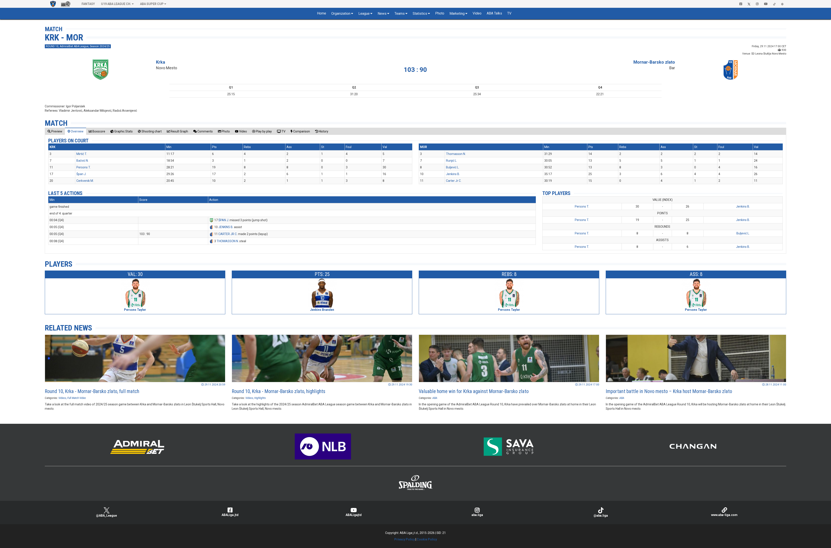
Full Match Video (76, 398)
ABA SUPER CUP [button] (152, 4)
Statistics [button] (420, 13)
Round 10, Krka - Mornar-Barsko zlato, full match (92, 391)
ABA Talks (494, 13)
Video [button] (477, 13)
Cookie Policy (427, 539)
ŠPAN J (223, 220)
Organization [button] (340, 13)
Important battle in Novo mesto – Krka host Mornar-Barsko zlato (669, 391)
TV (509, 13)
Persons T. (83, 167)
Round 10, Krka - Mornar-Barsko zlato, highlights (278, 391)
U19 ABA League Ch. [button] (116, 4)
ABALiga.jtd (230, 515)
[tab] (55, 131)
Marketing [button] (457, 13)
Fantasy (88, 4)
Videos (62, 398)
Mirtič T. (81, 154)
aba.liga (477, 515)
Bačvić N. (82, 160)
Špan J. (81, 174)
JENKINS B (225, 227)
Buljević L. (452, 167)
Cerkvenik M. (85, 180)
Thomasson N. (456, 154)
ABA (434, 398)
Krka (160, 62)
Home (321, 13)
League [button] (364, 13)
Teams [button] (400, 13)
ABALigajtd (354, 515)
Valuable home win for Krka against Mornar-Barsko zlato (474, 391)
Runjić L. (451, 160)
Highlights (260, 398)
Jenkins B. (453, 174)
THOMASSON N (227, 241)
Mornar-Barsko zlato (654, 62)
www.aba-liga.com (724, 515)
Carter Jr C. (453, 180)
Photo (439, 13)
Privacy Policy (404, 539)
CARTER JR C (227, 234)
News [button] (382, 13)
